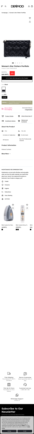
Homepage (5, 12)
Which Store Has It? (26, 116)
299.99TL (18, 227)
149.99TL (4, 227)
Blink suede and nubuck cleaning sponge (8, 225)
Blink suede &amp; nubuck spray (22, 225)
